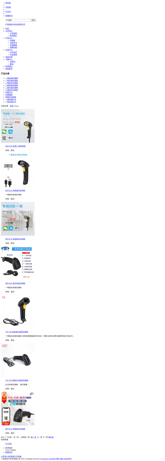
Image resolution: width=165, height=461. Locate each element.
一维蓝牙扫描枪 (11, 83)
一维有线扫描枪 (11, 78)
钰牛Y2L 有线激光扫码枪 (15, 429)
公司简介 (9, 31)
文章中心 (9, 50)
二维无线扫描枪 (11, 88)
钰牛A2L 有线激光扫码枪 (15, 239)
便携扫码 (13, 47)
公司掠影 (13, 33)
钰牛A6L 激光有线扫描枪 (15, 283)
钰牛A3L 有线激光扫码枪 (15, 190)
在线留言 (9, 69)
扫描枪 (12, 40)
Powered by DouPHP (48, 459)
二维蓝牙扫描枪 (11, 90)
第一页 (33, 437)
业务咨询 (9, 57)
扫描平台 (13, 43)
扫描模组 (13, 45)
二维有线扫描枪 (11, 85)
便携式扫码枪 (10, 97)
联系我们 (13, 36)
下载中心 (9, 59)
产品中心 (9, 38)
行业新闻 (13, 54)
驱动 (11, 64)
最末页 (51, 437)
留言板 (8, 3)
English (8, 11)
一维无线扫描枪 (11, 80)
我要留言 (9, 452)
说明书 (12, 62)
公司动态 (13, 52)
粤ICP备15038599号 (64, 459)
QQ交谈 (8, 444)
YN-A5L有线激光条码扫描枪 (16, 332)
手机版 (8, 7)
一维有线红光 (10, 99)
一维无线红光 (10, 102)
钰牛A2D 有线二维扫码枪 (15, 146)
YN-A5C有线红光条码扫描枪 (16, 380)
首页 (7, 28)
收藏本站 (9, 16)
